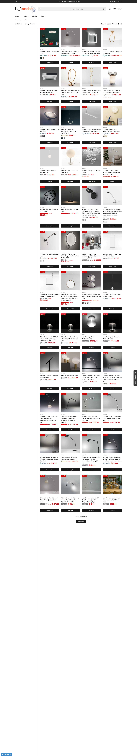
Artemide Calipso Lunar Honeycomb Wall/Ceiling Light (111, 130)
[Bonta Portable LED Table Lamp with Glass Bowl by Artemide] (112, 77)
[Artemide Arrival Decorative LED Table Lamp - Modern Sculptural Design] (70, 77)
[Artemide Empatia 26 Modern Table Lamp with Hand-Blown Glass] (70, 323)
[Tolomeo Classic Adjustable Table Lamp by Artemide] (70, 443)
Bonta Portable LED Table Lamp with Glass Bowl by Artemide (112, 91)
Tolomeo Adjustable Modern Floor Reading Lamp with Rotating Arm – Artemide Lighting (69, 419)
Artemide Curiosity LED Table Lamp (69, 210)
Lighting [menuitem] (34, 16)
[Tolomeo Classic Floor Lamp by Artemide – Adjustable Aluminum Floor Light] (49, 443)
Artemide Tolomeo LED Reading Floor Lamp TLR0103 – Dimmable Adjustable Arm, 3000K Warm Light (112, 378)
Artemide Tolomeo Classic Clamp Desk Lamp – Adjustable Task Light (91, 418)
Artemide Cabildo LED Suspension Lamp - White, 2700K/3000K (68, 131)
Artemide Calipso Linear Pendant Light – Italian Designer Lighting (91, 130)
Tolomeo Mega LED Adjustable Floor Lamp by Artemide (70, 52)
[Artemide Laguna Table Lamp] (70, 362)
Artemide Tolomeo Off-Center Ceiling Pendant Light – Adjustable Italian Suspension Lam (48, 419)
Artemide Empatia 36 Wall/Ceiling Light (88, 338)
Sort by (27, 24)
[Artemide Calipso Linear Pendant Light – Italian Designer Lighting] (91, 116)
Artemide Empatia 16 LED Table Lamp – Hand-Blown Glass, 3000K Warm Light (49, 338)
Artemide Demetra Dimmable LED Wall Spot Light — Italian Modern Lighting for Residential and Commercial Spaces (91, 212)
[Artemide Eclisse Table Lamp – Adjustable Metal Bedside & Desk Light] (91, 281)
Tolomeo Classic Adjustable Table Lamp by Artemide (69, 458)
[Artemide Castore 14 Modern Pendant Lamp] (49, 156)
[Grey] (104, 97)
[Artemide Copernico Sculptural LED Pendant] (49, 195)
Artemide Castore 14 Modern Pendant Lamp (48, 171)
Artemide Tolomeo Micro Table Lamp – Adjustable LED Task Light (112, 500)
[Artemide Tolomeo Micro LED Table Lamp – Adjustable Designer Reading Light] (91, 484)
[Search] (104, 9)
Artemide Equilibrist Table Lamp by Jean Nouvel (49, 376)
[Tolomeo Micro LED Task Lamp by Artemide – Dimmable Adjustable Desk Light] (70, 484)
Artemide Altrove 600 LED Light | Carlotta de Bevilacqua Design (91, 52)
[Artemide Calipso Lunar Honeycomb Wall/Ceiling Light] (112, 116)
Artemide (25, 19)
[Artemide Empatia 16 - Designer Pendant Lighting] (112, 281)
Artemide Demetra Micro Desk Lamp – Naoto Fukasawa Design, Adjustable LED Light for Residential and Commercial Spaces (112, 213)
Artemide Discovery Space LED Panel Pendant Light (112, 255)
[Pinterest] (16, 1)
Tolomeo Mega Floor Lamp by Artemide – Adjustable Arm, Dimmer (48, 500)
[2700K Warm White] (41, 58)
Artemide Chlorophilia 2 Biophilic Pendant (91, 171)
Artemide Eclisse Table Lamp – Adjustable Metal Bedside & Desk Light (91, 296)
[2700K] (41, 136)
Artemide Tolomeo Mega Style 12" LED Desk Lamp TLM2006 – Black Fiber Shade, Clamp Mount (112, 459)
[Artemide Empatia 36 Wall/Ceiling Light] (91, 323)
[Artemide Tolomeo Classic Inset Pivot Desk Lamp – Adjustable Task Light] (112, 402)
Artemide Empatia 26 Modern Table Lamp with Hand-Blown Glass (69, 338)
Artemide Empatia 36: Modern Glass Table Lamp (111, 338)
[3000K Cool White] (43, 58)
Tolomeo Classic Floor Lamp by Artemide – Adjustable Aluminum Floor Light (49, 459)
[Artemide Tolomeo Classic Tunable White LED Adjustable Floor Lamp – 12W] (112, 156)
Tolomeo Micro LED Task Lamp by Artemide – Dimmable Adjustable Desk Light (70, 500)
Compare (103, 23)
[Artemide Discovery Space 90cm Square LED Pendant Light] (49, 281)
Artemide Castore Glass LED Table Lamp (69, 171)
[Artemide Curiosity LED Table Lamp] (70, 195)
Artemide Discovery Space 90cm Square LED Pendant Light (49, 295)
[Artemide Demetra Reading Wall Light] (49, 240)
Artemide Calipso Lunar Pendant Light (49, 52)
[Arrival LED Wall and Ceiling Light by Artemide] (112, 38)
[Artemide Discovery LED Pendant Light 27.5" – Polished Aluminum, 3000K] (91, 240)
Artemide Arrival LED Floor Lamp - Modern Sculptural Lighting (91, 91)
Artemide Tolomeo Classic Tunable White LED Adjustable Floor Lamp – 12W (111, 172)
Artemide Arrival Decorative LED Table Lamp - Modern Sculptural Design (70, 92)
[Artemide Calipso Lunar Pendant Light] (49, 38)
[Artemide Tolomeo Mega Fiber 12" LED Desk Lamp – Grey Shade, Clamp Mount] (91, 362)
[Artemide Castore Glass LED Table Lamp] (70, 156)
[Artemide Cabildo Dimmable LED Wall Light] (49, 116)
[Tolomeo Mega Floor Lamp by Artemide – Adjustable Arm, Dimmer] (49, 484)
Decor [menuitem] (43, 16)
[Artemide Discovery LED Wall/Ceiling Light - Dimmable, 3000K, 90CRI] (70, 240)
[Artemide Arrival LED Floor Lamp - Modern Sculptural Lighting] (91, 77)
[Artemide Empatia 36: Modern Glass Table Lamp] (112, 323)
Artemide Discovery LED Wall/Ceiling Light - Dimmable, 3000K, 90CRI (69, 256)
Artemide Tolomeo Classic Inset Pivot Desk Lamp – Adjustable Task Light (112, 418)
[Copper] (85, 303)
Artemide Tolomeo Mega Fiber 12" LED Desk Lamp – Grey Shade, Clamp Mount (90, 377)
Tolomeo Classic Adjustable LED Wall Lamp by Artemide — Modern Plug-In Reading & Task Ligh (91, 460)
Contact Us (7, 754)
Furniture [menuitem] (25, 16)
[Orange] (83, 303)
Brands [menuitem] (17, 16)
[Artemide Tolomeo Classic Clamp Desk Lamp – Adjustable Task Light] (91, 402)
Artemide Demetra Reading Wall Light (49, 255)
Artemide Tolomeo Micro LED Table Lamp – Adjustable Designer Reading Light (90, 500)
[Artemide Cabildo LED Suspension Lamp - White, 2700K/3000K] (70, 116)
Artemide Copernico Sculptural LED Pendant (49, 210)
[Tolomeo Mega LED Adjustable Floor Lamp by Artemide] (70, 38)
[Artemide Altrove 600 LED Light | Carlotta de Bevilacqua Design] (91, 38)
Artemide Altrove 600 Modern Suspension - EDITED (48, 91)
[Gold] (88, 303)
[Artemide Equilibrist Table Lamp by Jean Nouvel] (49, 362)
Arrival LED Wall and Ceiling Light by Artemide (112, 52)
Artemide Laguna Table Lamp (69, 375)
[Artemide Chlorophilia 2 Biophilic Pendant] (91, 156)
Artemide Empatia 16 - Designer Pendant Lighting (112, 295)
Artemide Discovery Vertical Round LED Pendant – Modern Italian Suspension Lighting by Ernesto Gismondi (69, 297)
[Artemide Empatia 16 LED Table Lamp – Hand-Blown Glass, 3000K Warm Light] (49, 323)
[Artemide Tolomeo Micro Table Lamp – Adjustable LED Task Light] (112, 484)
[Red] (106, 97)
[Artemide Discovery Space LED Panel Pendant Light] (112, 240)
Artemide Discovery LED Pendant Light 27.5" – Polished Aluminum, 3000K (90, 256)
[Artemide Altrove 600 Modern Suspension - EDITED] (49, 77)
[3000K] (43, 136)
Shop (20, 19)
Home (16, 19)
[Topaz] (109, 97)
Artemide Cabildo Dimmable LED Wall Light (49, 130)
